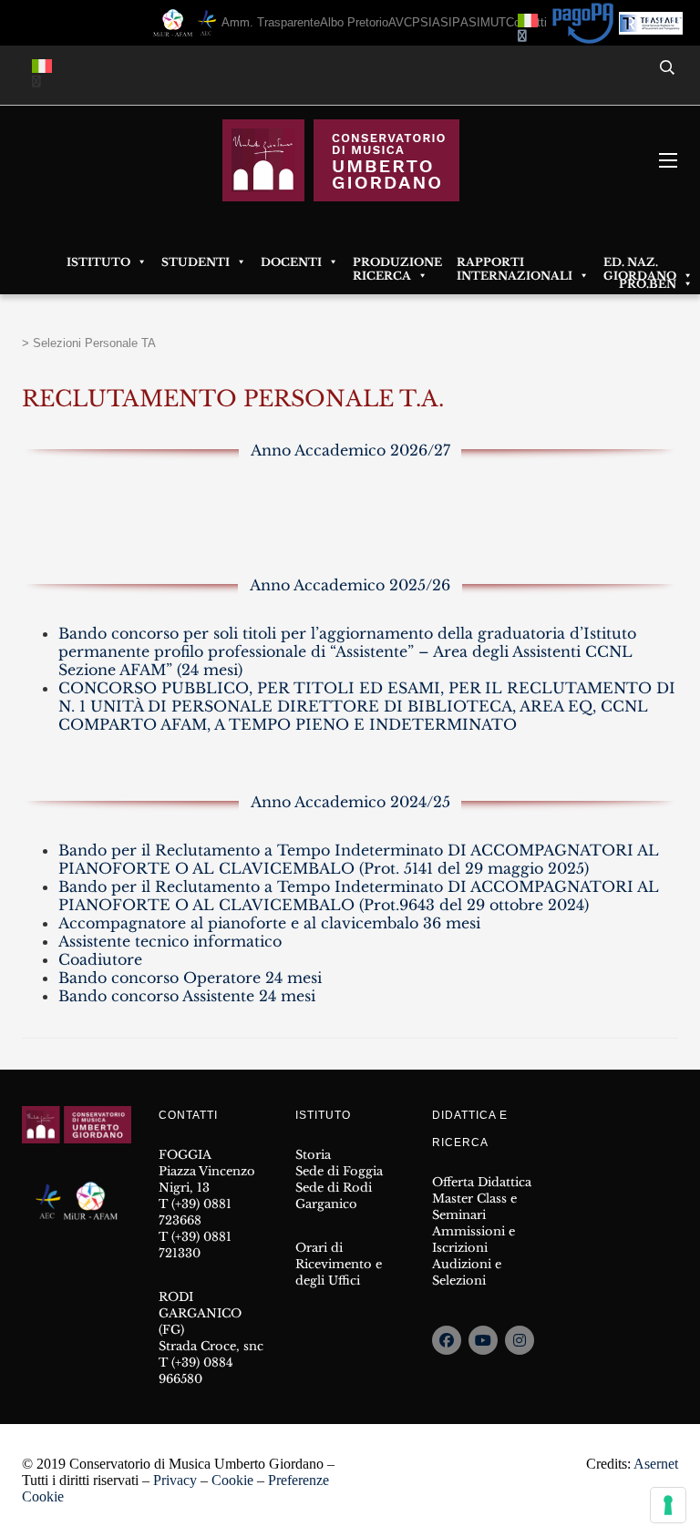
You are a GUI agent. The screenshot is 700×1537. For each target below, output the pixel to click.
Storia (313, 1155)
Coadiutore (100, 959)
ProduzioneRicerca (397, 262)
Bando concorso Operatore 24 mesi (190, 977)
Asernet (655, 1463)
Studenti (195, 262)
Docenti (291, 262)
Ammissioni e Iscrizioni (473, 1239)
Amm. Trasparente (270, 22)
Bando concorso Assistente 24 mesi (186, 996)
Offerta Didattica (481, 1182)
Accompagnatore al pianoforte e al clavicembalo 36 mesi (269, 923)
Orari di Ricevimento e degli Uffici (338, 1264)
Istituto (98, 262)
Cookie (232, 1480)
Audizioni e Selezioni (466, 1272)
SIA (430, 22)
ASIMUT (483, 22)
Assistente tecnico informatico (170, 941)
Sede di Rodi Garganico (333, 1196)
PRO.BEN (647, 284)
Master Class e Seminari (474, 1207)
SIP (450, 22)
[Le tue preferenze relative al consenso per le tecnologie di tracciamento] (668, 1505)
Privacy (175, 1480)
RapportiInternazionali (514, 262)
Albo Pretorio (354, 22)
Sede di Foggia (339, 1171)
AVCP (404, 22)
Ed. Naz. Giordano (639, 262)
